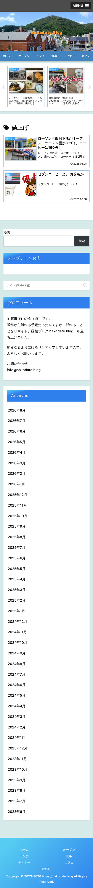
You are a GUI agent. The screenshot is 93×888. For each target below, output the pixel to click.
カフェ (69, 862)
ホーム (24, 849)
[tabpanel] (26, 86)
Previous (3, 87)
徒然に (46, 868)
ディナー (24, 862)
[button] (85, 285)
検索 (6, 232)
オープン (69, 849)
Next (90, 87)
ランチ (24, 856)
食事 (69, 856)
